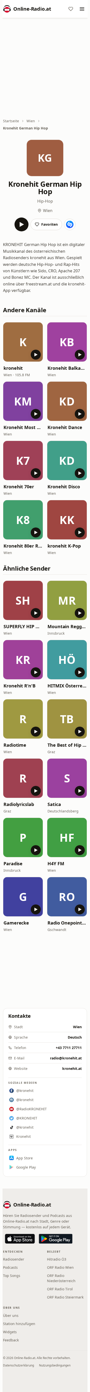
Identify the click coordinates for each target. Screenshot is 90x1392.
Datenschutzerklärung (18, 1365)
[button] (23, 342)
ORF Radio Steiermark (65, 1297)
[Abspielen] (21, 224)
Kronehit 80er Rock (23, 546)
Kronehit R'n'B (20, 686)
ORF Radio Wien (60, 1267)
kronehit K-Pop (64, 546)
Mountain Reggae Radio (67, 626)
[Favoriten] (71, 9)
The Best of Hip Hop (67, 745)
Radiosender (13, 1259)
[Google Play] (55, 1239)
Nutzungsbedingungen (54, 1365)
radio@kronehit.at (66, 1058)
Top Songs (11, 1275)
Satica (54, 804)
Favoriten (49, 224)
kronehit (13, 368)
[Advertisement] (45, 68)
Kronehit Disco (64, 487)
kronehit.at (72, 1068)
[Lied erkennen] (70, 224)
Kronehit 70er (19, 487)
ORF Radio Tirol (60, 1289)
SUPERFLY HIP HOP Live (23, 626)
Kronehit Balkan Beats (67, 368)
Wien (30, 121)
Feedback (11, 1340)
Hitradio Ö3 (56, 1259)
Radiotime (15, 745)
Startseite (11, 121)
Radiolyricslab (19, 804)
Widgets (10, 1332)
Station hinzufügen (19, 1323)
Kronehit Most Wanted (23, 427)
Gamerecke (16, 923)
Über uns (10, 1315)
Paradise (13, 863)
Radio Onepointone (67, 923)
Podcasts (10, 1267)
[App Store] (20, 1239)
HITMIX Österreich (67, 686)
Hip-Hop (45, 201)
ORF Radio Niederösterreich (61, 1278)
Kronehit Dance (65, 427)
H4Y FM (56, 863)
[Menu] (82, 9)
